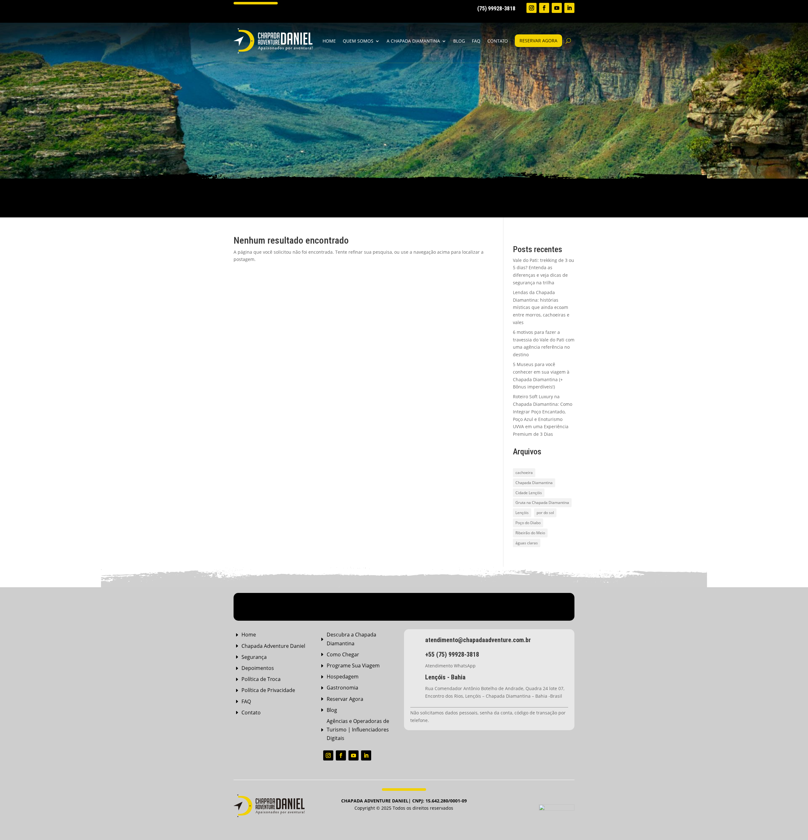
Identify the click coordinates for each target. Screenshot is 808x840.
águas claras (526, 543)
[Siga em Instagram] (531, 8)
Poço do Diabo (528, 522)
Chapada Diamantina (534, 482)
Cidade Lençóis (528, 492)
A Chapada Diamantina (413, 41)
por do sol (545, 512)
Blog (459, 41)
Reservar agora (538, 41)
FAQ (476, 41)
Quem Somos (358, 41)
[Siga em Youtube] (557, 8)
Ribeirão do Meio (530, 532)
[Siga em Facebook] (544, 8)
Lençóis (522, 512)
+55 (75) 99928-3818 (452, 654)
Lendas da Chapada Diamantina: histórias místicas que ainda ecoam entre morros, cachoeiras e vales (541, 307)
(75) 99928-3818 (496, 8)
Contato (497, 41)
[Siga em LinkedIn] (569, 8)
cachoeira (524, 472)
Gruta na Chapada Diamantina (542, 502)
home (329, 41)
